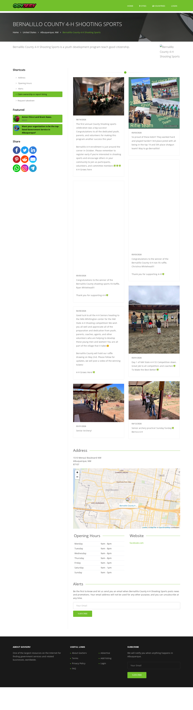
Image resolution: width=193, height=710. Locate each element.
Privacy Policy (78, 663)
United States (29, 32)
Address (21, 77)
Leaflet (144, 527)
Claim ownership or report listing (32, 94)
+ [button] (77, 472)
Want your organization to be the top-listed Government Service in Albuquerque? (40, 129)
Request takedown (26, 100)
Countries (159, 5)
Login (174, 5)
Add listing (106, 658)
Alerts (20, 88)
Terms (75, 658)
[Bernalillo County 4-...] (127, 499)
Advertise (105, 653)
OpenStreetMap (164, 527)
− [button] (77, 477)
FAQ (74, 668)
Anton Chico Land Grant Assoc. (37, 117)
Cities (143, 6)
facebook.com (137, 542)
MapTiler (153, 527)
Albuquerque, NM (49, 32)
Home (130, 6)
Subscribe (82, 613)
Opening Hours (25, 83)
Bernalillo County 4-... (128, 505)
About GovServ (79, 653)
